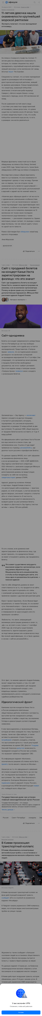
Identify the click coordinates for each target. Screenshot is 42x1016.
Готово (21, 1012)
